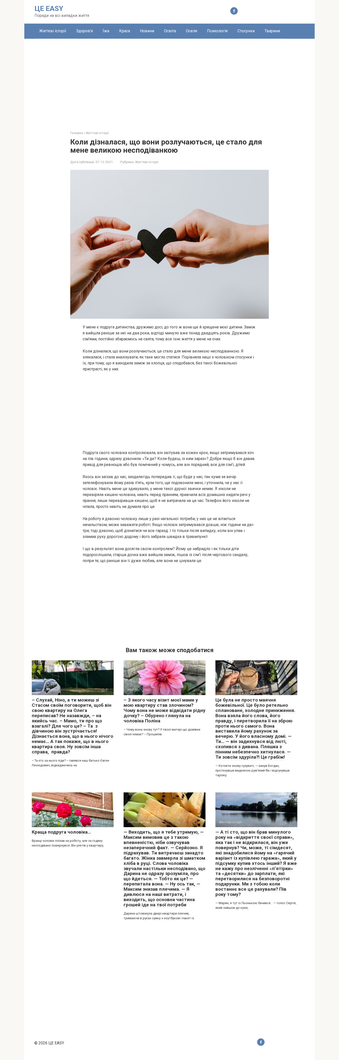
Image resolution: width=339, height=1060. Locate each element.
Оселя (191, 31)
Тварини (272, 31)
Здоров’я (84, 31)
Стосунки (246, 31)
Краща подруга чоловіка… (61, 832)
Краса (124, 31)
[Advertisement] (169, 81)
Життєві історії (52, 31)
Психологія (217, 31)
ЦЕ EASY (48, 8)
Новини (147, 31)
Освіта (170, 31)
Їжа (106, 31)
